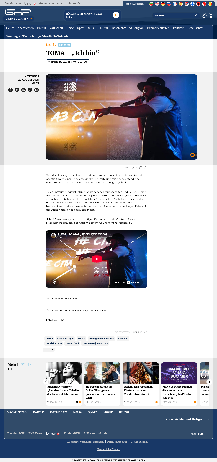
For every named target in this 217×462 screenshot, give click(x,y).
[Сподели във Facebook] (10, 89)
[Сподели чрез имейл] (36, 89)
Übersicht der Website (108, 449)
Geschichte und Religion (186, 419)
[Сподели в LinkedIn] (23, 89)
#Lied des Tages (65, 338)
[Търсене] (196, 15)
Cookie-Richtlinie (140, 442)
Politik (38, 412)
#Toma (49, 338)
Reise (77, 412)
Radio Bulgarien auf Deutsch (69, 62)
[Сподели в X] (17, 89)
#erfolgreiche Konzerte (101, 338)
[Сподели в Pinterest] (30, 89)
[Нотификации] (204, 15)
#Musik (81, 338)
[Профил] (210, 15)
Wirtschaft (58, 412)
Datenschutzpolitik (117, 442)
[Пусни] (116, 15)
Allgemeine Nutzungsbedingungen (85, 442)
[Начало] (18, 12)
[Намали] (145, 168)
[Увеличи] (141, 168)
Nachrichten (17, 412)
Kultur (124, 412)
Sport (92, 412)
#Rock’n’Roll (72, 343)
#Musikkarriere (53, 343)
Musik (51, 45)
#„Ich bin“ (123, 338)
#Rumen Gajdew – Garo (95, 343)
